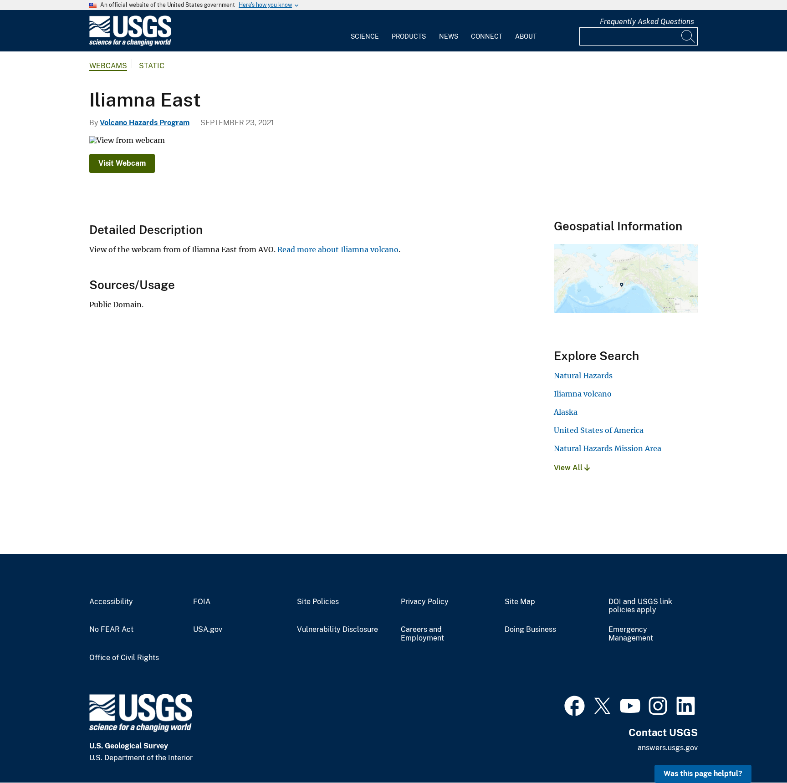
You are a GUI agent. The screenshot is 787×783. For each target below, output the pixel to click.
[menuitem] (364, 30)
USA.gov (207, 629)
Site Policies (318, 602)
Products (409, 36)
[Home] (130, 44)
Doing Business (530, 629)
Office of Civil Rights (124, 658)
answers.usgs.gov (668, 747)
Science (365, 36)
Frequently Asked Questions (647, 21)
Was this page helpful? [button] (703, 773)
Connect (486, 36)
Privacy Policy (425, 602)
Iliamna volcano (583, 393)
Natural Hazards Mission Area (607, 448)
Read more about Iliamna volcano (338, 249)
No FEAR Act (111, 629)
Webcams (108, 65)
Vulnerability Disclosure (337, 629)
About (526, 36)
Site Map (520, 602)
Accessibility (111, 602)
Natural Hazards (583, 375)
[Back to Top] (754, 750)
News (448, 36)
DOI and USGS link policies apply (640, 606)
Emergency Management (630, 633)
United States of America (599, 430)
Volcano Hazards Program (144, 122)
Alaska (565, 412)
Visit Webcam (122, 163)
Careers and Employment (422, 633)
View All (569, 467)
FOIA (201, 602)
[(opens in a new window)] (574, 705)
